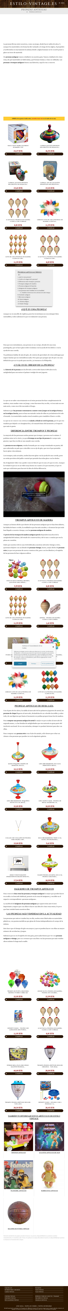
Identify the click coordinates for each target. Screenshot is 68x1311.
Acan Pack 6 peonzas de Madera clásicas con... (50, 257)
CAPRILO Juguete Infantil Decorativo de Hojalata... (50, 146)
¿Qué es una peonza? (25, 277)
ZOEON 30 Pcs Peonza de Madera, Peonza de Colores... (50, 992)
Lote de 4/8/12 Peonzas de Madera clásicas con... (18, 257)
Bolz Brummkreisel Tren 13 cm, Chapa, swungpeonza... (50, 838)
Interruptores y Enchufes (12, 1290)
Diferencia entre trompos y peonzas (29, 281)
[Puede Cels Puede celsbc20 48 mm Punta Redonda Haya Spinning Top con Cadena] (18, 643)
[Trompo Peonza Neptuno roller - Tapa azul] (18, 1090)
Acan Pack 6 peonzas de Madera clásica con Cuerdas (18, 220)
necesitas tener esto (37, 118)
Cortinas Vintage (10, 1296)
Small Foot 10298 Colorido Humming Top (18, 146)
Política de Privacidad (45, 1306)
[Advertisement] (34, 30)
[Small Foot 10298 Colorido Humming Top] (18, 134)
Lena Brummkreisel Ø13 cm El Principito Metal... (50, 764)
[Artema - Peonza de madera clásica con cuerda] (50, 606)
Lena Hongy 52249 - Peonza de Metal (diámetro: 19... (50, 801)
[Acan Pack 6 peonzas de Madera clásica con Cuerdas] (18, 208)
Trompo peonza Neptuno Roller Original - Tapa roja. (50, 1066)
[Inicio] (27, 12)
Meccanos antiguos (24, 297)
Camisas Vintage (9, 1292)
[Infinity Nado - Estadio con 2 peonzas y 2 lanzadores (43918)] (50, 1090)
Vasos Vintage (39, 1290)
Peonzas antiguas (35, 12)
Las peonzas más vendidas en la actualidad (31, 290)
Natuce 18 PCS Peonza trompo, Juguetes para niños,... (18, 581)
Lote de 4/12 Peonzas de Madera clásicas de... (50, 692)
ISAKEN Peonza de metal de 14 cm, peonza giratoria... (49, 875)
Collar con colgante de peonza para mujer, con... (18, 838)
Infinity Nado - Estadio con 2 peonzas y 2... (49, 1103)
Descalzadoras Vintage (12, 1300)
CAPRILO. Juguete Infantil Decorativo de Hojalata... (18, 183)
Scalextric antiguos (24, 295)
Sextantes (38, 1288)
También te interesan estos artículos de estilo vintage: (36, 292)
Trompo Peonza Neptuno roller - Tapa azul (18, 1103)
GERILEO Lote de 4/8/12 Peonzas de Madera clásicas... (50, 220)
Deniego (33, 663)
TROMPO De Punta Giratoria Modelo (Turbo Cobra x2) (18, 992)
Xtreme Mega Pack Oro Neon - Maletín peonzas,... (18, 1066)
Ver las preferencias (47, 663)
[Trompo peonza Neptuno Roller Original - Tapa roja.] (50, 1053)
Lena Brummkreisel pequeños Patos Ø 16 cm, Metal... (18, 801)
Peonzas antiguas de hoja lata (27, 286)
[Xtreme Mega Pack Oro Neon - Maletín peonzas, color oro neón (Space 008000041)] (18, 1053)
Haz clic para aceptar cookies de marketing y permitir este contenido (34, 494)
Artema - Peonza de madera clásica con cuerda (50, 618)
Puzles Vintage (24, 304)
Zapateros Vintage (10, 1298)
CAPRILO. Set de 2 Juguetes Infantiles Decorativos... (50, 183)
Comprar (19, 154)
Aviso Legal (19, 1306)
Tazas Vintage (39, 1292)
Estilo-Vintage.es (33, 3)
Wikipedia (47, 360)
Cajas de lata (8, 1288)
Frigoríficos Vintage (41, 1298)
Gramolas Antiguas (41, 1300)
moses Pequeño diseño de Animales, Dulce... (18, 764)
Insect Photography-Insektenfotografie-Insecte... (18, 875)
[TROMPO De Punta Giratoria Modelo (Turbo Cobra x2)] (18, 979)
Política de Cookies (31, 1306)
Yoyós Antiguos (24, 299)
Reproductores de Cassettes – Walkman (47, 1296)
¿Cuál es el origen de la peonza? (28, 279)
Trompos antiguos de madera (27, 284)
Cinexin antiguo (24, 301)
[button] (53, 647)
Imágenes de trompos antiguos (28, 288)
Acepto (20, 663)
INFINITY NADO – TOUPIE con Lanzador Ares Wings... (18, 1029)
